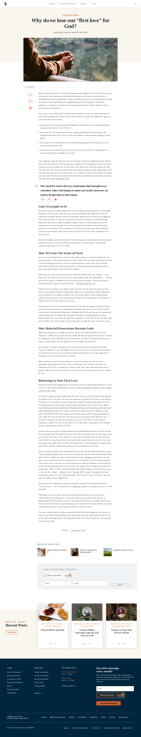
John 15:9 (50, 521)
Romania (72, 717)
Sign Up (120, 585)
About (83, 4)
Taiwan (103, 717)
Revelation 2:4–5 (91, 457)
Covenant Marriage (52, 626)
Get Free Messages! (108, 703)
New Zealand (123, 717)
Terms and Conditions (111, 728)
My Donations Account (81, 728)
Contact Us (96, 728)
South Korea (82, 717)
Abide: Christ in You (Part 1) (57, 551)
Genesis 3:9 (77, 472)
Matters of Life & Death (52, 624)
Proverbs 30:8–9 (92, 315)
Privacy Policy (127, 728)
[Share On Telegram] (30, 107)
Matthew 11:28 (79, 486)
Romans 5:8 (43, 501)
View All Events (68, 686)
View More (11, 632)
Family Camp (66, 678)
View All (37, 693)
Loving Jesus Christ (78, 530)
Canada (43, 717)
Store (94, 4)
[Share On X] (30, 101)
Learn (51, 4)
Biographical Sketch (83, 624)
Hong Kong (93, 717)
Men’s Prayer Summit (69, 672)
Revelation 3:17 (62, 179)
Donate (66, 728)
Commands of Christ (121, 626)
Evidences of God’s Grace (123, 550)
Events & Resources (67, 4)
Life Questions (70, 15)
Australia (112, 717)
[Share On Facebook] (30, 94)
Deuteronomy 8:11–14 (85, 283)
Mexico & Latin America (57, 717)
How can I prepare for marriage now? (88, 551)
